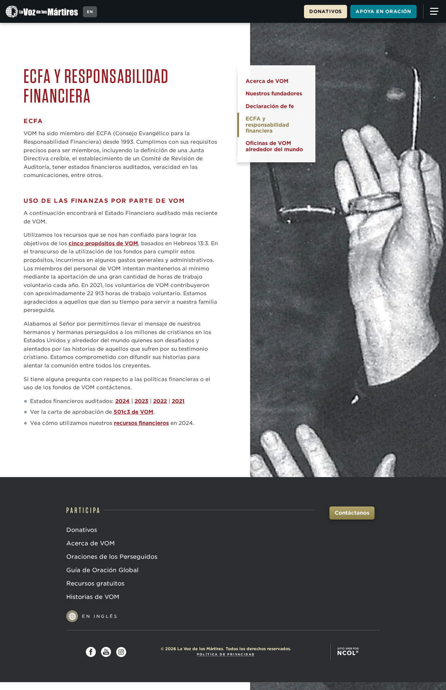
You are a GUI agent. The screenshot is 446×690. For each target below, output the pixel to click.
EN (90, 11)
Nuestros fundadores (274, 93)
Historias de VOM (92, 596)
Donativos (325, 11)
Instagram (121, 652)
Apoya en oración (383, 11)
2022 (160, 401)
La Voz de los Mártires (42, 11)
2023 (141, 401)
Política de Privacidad (226, 654)
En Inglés (100, 616)
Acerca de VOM (267, 81)
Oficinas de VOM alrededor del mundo (274, 146)
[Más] (433, 11)
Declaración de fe (270, 106)
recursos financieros (141, 423)
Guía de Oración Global (102, 570)
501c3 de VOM (133, 412)
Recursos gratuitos (95, 583)
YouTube (106, 652)
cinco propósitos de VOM (103, 243)
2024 (122, 401)
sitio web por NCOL (348, 651)
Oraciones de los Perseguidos (111, 556)
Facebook (91, 652)
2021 (178, 401)
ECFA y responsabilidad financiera (267, 125)
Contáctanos (352, 513)
